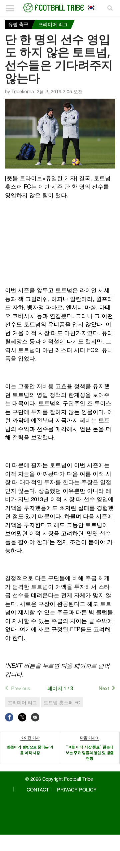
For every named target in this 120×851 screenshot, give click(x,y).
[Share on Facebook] (9, 717)
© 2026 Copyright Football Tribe (59, 778)
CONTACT (38, 789)
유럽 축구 (18, 24)
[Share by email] (35, 717)
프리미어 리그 (53, 24)
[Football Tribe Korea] (60, 7)
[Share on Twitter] (22, 717)
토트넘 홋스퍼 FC (62, 702)
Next (104, 688)
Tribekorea (22, 91)
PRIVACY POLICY (77, 789)
